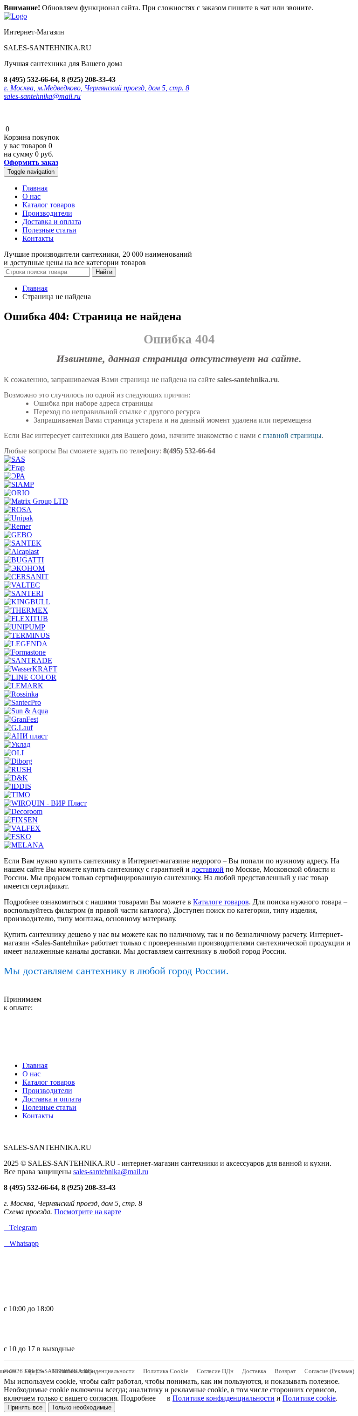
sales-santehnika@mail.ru (42, 96)
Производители (47, 213)
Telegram (20, 1227)
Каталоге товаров (221, 902)
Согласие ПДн (215, 1371)
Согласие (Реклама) (329, 1371)
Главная (35, 188)
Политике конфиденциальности (223, 1398)
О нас (31, 196)
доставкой (208, 869)
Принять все (24, 1407)
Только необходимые (81, 1407)
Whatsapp (21, 1243)
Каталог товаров (48, 205)
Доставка (254, 1371)
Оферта (34, 1371)
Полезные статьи (49, 230)
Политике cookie (309, 1398)
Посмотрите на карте (87, 1212)
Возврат (285, 1371)
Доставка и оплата (51, 222)
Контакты (38, 238)
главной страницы (292, 435)
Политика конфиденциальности (94, 1371)
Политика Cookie (165, 1371)
